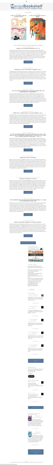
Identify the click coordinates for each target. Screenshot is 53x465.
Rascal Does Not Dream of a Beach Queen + (28, 222)
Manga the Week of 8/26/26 (28, 178)
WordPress (31, 462)
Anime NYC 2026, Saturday (28, 157)
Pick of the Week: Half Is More (38, 16)
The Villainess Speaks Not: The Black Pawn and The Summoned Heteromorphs (28, 91)
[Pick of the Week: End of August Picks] (18, 29)
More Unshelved (35, 407)
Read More (28, 83)
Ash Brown (38, 177)
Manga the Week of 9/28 (32, 308)
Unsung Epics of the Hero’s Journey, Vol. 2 (28, 69)
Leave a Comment (33, 320)
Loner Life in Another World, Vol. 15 (28, 48)
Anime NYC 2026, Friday (32, 284)
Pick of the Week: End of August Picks (18, 16)
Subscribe (31, 376)
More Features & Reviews (28, 242)
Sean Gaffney (31, 89)
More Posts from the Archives (36, 361)
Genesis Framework (39, 462)
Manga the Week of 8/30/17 (32, 334)
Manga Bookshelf (26, 6)
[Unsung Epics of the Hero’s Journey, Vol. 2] (30, 434)
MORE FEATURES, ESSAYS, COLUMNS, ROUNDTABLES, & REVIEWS (35, 452)
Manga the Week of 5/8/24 (32, 321)
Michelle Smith (32, 177)
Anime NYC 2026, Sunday (33, 274)
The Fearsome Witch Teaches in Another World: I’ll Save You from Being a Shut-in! (28, 200)
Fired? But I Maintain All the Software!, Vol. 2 (28, 113)
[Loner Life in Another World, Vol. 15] (30, 418)
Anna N (28, 177)
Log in (27, 461)
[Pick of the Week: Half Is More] (38, 29)
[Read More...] (36, 303)
